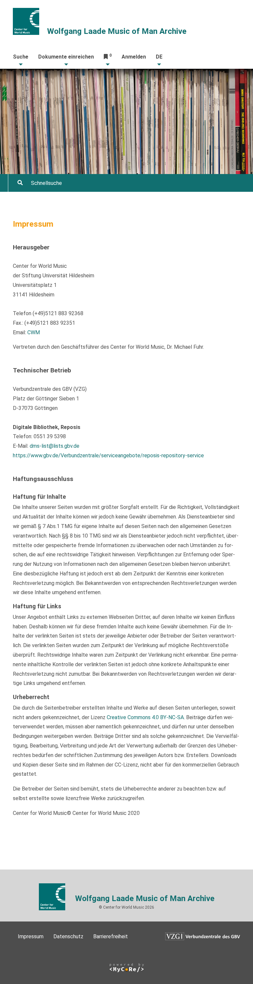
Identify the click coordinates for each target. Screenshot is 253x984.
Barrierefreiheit (110, 936)
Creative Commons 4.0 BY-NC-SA (145, 717)
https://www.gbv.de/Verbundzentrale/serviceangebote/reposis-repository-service (108, 455)
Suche (20, 57)
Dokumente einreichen (66, 57)
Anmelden (134, 57)
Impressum (30, 936)
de (159, 57)
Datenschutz (68, 936)
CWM (33, 332)
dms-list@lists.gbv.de (54, 446)
